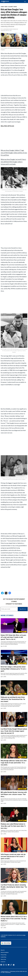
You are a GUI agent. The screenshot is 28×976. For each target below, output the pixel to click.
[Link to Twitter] (6, 965)
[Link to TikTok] (11, 965)
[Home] (5, 1)
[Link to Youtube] (8, 965)
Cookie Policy (3, 957)
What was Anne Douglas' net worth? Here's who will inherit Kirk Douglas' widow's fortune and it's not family (13, 162)
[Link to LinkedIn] (14, 965)
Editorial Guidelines (5, 952)
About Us (2, 950)
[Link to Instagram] (3, 965)
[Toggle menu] (25, 1)
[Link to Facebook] (1, 965)
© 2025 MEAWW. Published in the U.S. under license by (12, 935)
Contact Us (3, 961)
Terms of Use (3, 959)
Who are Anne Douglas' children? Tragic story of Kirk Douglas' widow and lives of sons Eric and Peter (14, 152)
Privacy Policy (3, 954)
